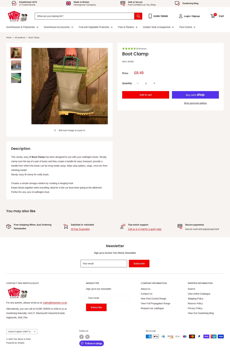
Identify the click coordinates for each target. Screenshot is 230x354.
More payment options (195, 103)
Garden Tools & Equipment (156, 27)
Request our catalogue (152, 308)
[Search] (138, 16)
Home (9, 37)
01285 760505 (160, 16)
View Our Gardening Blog (201, 313)
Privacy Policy (195, 308)
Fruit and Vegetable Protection (94, 27)
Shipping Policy (195, 298)
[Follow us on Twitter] (87, 337)
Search (191, 288)
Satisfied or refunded (82, 224)
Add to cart (146, 94)
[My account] (180, 16)
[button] (170, 50)
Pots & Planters (126, 27)
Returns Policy (195, 303)
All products (20, 37)
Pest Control (185, 27)
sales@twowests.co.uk (55, 302)
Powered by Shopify (15, 343)
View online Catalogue (199, 293)
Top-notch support (138, 224)
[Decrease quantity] (137, 83)
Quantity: (127, 83)
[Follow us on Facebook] (81, 337)
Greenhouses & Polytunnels (20, 27)
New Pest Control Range (153, 298)
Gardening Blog (190, 3)
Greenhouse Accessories (57, 27)
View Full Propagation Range (155, 303)
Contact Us (146, 293)
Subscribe (139, 263)
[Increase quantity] (154, 83)
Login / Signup (192, 16)
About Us (145, 288)
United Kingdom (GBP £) (19, 331)
